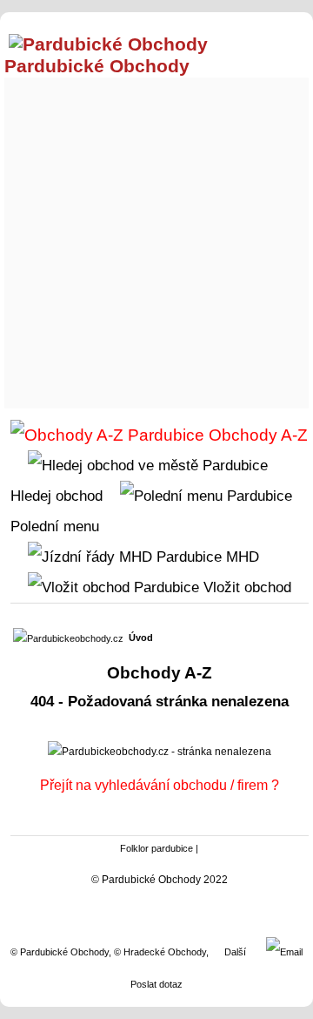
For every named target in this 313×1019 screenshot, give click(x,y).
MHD (240, 556)
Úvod (141, 637)
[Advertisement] (156, 238)
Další (235, 952)
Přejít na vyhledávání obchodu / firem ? (159, 785)
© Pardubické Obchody (59, 952)
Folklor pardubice (156, 848)
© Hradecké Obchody (160, 952)
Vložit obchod (245, 587)
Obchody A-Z (256, 435)
